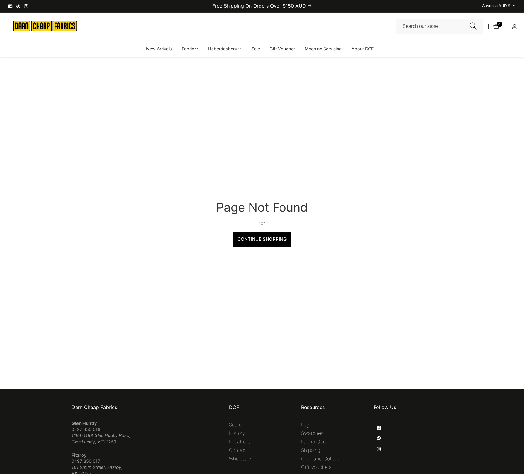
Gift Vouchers (316, 467)
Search (236, 425)
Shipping (310, 450)
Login (307, 425)
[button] (188, 48)
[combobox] (439, 26)
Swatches (312, 433)
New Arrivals (159, 48)
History (237, 433)
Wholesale (240, 459)
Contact (238, 450)
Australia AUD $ (496, 6)
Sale (255, 48)
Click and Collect (320, 459)
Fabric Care (314, 442)
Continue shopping (262, 239)
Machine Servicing (323, 48)
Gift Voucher (282, 48)
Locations (240, 442)
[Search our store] (473, 26)
